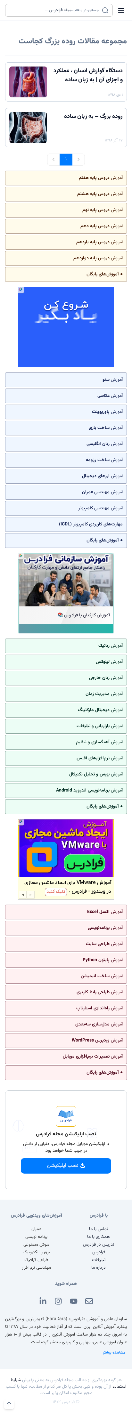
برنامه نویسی (36, 1236)
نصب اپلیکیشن (62, 1166)
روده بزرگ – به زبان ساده (93, 116)
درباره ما (98, 1267)
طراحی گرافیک (36, 1260)
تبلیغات (98, 1260)
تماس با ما (98, 1229)
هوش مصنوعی (36, 1244)
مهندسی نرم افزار (36, 1267)
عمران (36, 1229)
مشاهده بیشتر (114, 1352)
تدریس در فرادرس (98, 1244)
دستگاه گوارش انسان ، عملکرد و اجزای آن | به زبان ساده (88, 76)
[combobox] (55, 10)
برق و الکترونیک (36, 1252)
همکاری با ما (98, 1236)
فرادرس (98, 1252)
